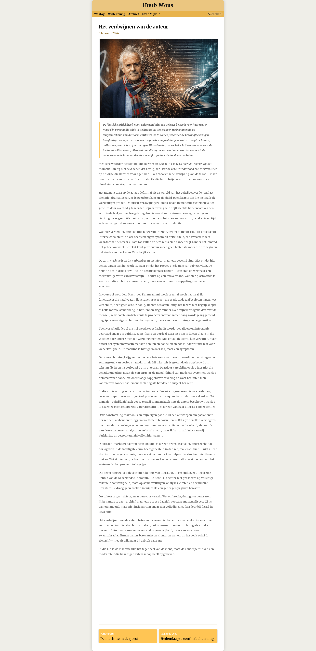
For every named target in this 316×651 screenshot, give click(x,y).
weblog (99, 14)
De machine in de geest (119, 639)
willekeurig (116, 14)
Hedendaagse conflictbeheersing (187, 639)
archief (133, 14)
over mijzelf (151, 14)
